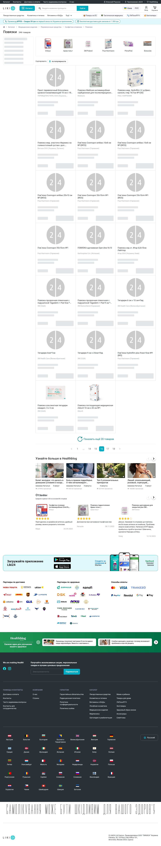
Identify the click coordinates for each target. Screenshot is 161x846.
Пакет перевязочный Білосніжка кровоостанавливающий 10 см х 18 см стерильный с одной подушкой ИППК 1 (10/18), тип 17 (54, 91)
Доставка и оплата (11, 694)
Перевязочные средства (51, 27)
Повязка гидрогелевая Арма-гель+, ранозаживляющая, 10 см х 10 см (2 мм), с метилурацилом (101, 506)
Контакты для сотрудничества (9, 707)
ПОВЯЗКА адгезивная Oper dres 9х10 (95, 248)
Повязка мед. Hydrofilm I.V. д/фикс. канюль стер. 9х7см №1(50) (134, 91)
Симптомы (121, 718)
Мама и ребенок (123, 694)
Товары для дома (124, 698)
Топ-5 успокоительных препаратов (107, 481)
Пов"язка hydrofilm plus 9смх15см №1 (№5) (135, 354)
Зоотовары (121, 706)
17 (107, 448)
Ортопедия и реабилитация (101, 718)
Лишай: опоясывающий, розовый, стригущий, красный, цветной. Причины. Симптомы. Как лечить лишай (141, 481)
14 (89, 448)
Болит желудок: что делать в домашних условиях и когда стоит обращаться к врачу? (49, 481)
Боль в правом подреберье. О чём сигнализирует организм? (79, 481)
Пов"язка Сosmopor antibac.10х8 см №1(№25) (94, 144)
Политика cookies (67, 708)
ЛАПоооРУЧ (122, 702)
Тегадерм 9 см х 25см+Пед (90, 353)
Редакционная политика (70, 698)
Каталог (11, 27)
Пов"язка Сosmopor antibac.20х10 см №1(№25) (55, 196)
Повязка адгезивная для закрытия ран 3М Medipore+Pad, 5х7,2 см (142, 506)
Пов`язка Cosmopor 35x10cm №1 (53, 248)
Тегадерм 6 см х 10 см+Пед (130, 300)
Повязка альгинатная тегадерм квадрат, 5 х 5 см (53, 406)
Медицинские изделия (27, 27)
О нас (35, 694)
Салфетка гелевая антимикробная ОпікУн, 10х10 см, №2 (59, 506)
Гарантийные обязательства (72, 694)
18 (113, 448)
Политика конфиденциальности (69, 703)
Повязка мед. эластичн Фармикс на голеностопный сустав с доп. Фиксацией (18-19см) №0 (55, 144)
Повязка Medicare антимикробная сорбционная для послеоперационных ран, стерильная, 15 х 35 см (96, 91)
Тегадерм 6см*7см (46, 353)
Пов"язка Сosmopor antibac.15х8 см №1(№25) (134, 144)
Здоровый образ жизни (126, 710)
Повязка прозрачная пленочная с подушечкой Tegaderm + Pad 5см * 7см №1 (54, 301)
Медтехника (94, 714)
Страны (36, 698)
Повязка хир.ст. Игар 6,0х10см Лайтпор (132, 249)
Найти (82, 8)
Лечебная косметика (98, 706)
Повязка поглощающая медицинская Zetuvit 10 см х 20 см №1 (95, 406)
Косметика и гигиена (98, 698)
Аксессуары (122, 714)
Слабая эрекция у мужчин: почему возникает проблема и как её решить (131, 642)
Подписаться (72, 671)
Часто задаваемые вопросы (14, 702)
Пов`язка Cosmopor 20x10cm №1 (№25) (93, 196)
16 (101, 448)
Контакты (7, 698)
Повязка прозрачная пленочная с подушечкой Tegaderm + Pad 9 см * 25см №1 (94, 301)
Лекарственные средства (100, 694)
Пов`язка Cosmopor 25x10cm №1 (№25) (133, 196)
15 (95, 448)
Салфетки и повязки (73, 27)
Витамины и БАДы (97, 702)
